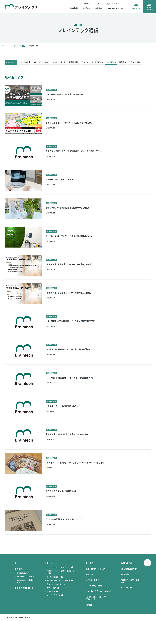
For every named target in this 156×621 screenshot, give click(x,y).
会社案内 (87, 3)
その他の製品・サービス (25, 576)
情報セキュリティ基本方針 (130, 581)
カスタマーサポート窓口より (92, 62)
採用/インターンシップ (95, 569)
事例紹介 (122, 62)
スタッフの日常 (135, 62)
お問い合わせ (127, 563)
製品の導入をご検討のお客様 (26, 581)
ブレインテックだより (41, 62)
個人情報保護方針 (129, 569)
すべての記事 (25, 62)
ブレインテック (21, 6)
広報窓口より (111, 62)
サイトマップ (126, 588)
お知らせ (99, 8)
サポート (86, 8)
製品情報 (74, 8)
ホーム (4, 45)
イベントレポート (59, 62)
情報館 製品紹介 (23, 573)
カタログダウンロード (24, 588)
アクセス (98, 3)
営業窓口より (74, 62)
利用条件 (125, 574)
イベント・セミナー (115, 8)
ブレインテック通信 (18, 45)
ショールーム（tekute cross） (99, 591)
